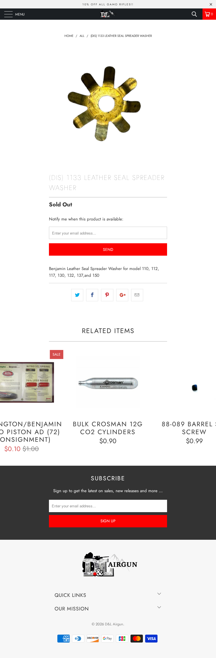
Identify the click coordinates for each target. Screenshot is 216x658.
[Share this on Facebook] (92, 295)
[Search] (196, 14)
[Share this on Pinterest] (107, 295)
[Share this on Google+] (122, 295)
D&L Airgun (114, 624)
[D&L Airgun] (108, 14)
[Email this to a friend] (137, 295)
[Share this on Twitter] (77, 295)
